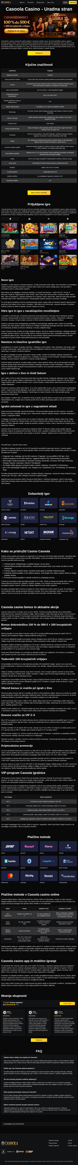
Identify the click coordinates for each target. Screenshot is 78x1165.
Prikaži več (39, 1040)
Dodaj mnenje (67, 1003)
